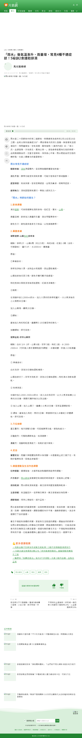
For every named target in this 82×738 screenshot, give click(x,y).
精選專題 (35, 730)
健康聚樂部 (27, 730)
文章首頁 (57, 730)
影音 (44, 11)
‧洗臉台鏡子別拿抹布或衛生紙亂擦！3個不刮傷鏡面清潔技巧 (41, 547)
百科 (37, 11)
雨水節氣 (25, 478)
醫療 (30, 11)
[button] (77, 11)
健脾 (17, 209)
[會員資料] (73, 5)
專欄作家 (64, 730)
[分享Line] (6, 146)
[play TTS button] (13, 131)
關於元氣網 (18, 730)
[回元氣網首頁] (13, 5)
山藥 (61, 209)
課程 (50, 11)
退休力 (58, 11)
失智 (66, 11)
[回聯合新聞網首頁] (6, 5)
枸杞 (26, 235)
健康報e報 (30, 721)
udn (5, 50)
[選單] (77, 5)
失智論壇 (21, 11)
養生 (13, 11)
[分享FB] (6, 139)
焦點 (6, 11)
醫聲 (73, 11)
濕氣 (23, 168)
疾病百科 (43, 730)
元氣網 (10, 50)
